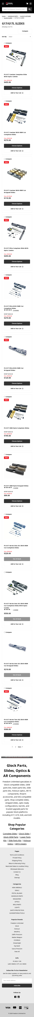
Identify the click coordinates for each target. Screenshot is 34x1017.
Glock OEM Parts (10, 837)
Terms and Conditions (17, 855)
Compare (25, 31)
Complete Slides (10, 833)
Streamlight (17, 943)
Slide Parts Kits (14, 840)
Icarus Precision (17, 949)
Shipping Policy (17, 860)
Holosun (17, 929)
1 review (15, 488)
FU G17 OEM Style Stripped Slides (16, 486)
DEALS (17, 890)
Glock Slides (24, 833)
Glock (17, 926)
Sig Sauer (17, 946)
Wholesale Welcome (17, 869)
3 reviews (16, 310)
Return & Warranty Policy (17, 863)
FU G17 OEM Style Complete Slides (16, 428)
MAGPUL (17, 932)
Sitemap (17, 877)
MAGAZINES (17, 899)
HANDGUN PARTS (17, 896)
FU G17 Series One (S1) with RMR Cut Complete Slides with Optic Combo (16, 606)
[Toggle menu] (2, 3)
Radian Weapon (17, 937)
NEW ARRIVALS (17, 887)
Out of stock (17, 559)
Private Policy (17, 858)
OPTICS (17, 902)
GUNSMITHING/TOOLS (17, 913)
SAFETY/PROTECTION (17, 910)
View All (17, 951)
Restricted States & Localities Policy (17, 866)
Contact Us (17, 872)
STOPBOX (17, 940)
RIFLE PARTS (17, 904)
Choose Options (17, 88)
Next (19, 747)
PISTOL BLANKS (17, 893)
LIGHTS (17, 907)
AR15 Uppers (21, 844)
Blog (17, 875)
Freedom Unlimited (17, 923)
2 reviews (16, 724)
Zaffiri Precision (17, 934)
